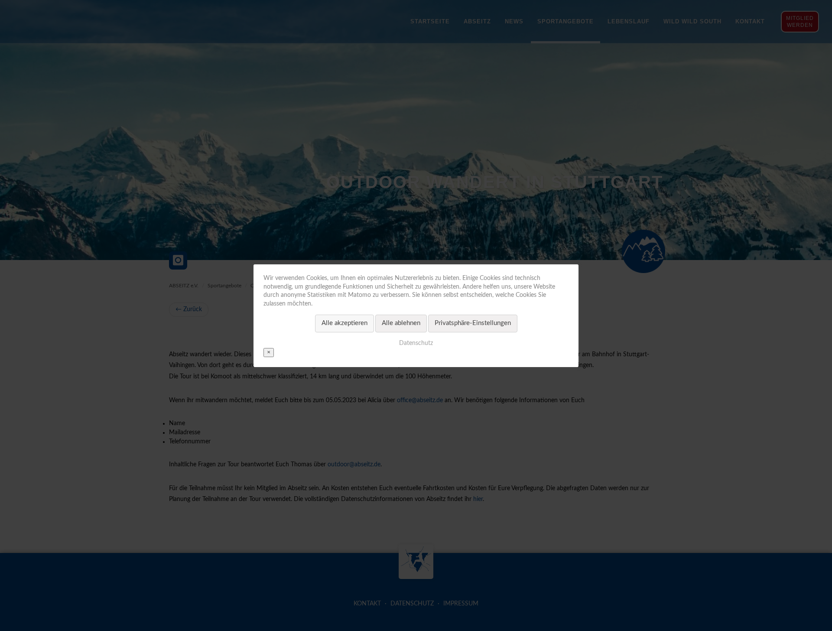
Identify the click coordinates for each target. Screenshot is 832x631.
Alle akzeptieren (344, 323)
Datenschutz (416, 343)
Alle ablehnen (401, 323)
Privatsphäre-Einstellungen (473, 323)
